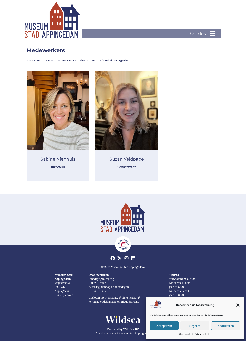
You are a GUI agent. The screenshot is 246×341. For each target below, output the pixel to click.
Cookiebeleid (186, 334)
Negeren (195, 326)
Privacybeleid (202, 334)
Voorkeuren (226, 326)
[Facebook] (113, 258)
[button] (238, 305)
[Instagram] (126, 258)
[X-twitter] (119, 258)
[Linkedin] (133, 258)
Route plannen (64, 295)
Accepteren (164, 326)
